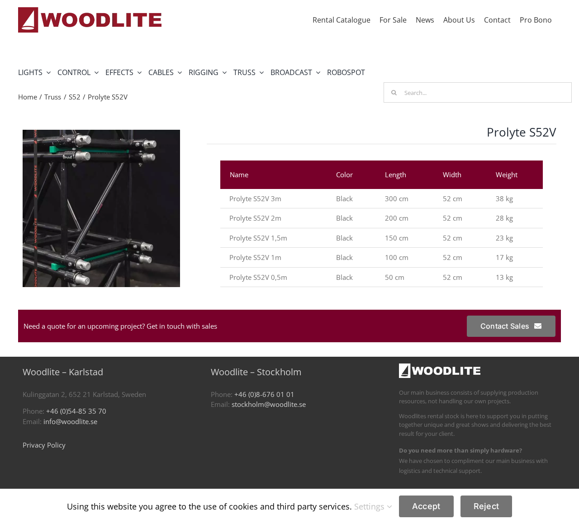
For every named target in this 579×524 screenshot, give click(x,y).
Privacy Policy (44, 444)
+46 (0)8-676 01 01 (264, 394)
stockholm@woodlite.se (269, 404)
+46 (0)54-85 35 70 (76, 410)
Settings (370, 506)
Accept (426, 506)
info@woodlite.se (70, 421)
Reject (486, 506)
